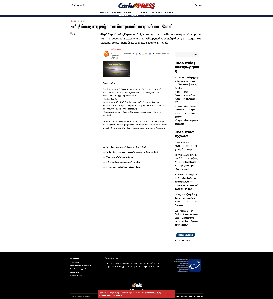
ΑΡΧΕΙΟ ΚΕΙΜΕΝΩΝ (79, 21)
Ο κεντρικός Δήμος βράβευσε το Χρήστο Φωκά (123, 167)
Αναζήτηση (194, 54)
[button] (169, 294)
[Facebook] (72, 5)
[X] (74, 5)
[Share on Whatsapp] (143, 53)
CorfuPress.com (116, 49)
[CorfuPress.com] (136, 5)
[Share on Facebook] (136, 53)
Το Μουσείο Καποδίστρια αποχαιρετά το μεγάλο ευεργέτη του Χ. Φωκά (132, 152)
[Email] (146, 53)
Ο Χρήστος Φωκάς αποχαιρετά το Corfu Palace (123, 162)
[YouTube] (77, 5)
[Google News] (81, 5)
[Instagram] (84, 5)
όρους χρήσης (121, 295)
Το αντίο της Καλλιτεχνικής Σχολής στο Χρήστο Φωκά (126, 147)
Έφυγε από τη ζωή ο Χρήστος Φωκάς (119, 157)
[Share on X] (139, 53)
